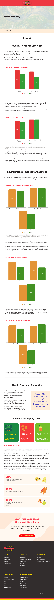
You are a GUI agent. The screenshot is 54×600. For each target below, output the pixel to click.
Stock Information (23, 587)
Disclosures (39, 567)
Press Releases (23, 585)
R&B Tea (22, 563)
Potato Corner (23, 561)
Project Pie (22, 565)
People (5, 581)
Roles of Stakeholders (41, 565)
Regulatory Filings (23, 583)
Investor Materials (23, 579)
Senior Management (41, 559)
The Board (39, 557)
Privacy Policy (11, 593)
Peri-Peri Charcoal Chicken (25, 559)
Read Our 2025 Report (27, 536)
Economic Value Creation (9, 579)
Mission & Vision (7, 559)
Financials (22, 581)
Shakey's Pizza (23, 557)
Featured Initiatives (7, 587)
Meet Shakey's (6, 557)
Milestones (6, 561)
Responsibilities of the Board (42, 569)
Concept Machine (47, 593)
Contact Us (6, 593)
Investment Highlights (24, 577)
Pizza (5, 585)
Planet (5, 583)
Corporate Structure (7, 563)
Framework (6, 577)
